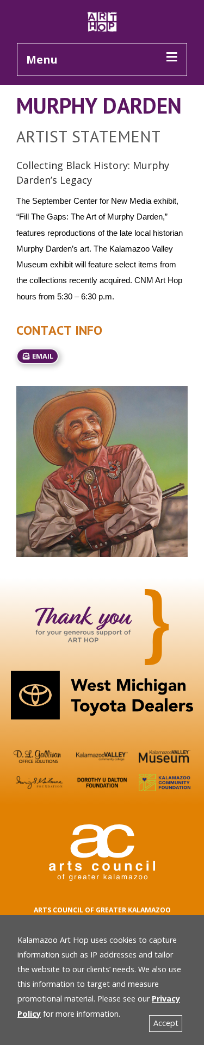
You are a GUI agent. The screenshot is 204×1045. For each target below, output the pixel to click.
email (41, 356)
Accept (165, 1023)
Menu (42, 59)
